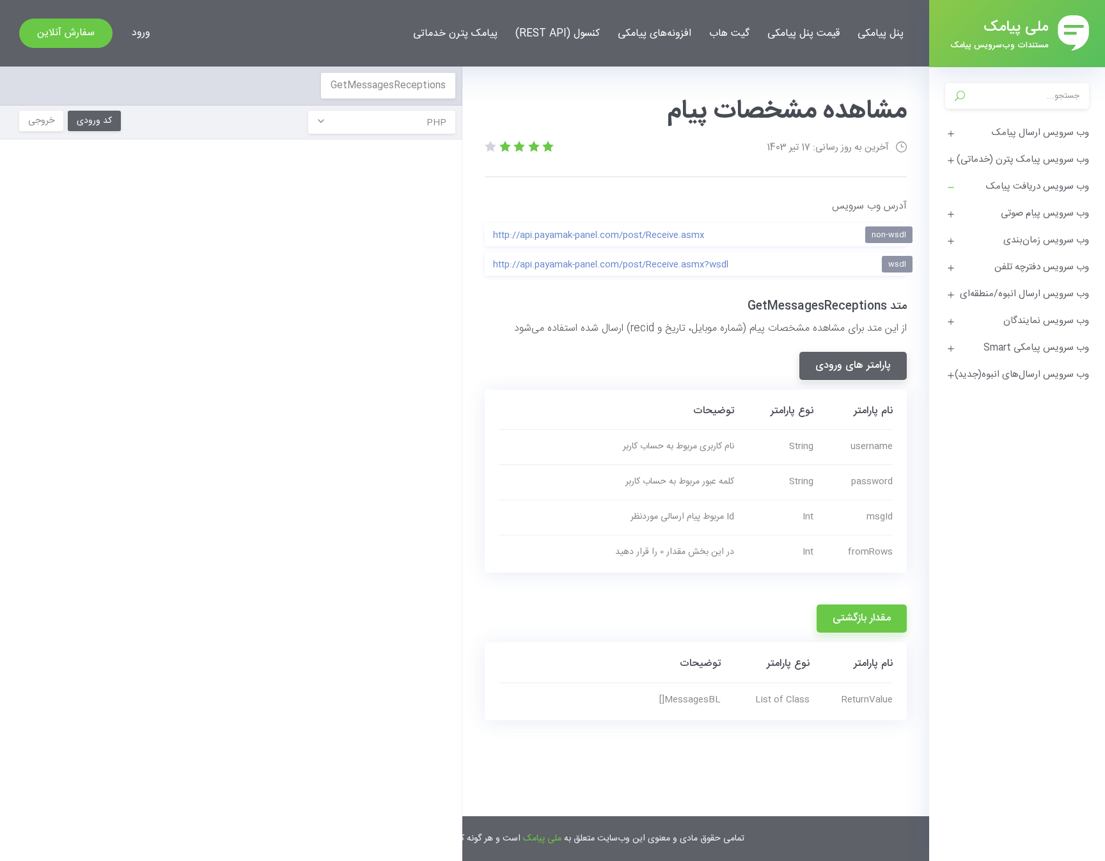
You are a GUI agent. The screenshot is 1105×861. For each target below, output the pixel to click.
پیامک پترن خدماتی (455, 33)
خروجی (41, 121)
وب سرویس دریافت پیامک (1037, 186)
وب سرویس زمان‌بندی (1046, 240)
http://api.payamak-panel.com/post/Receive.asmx (699, 235)
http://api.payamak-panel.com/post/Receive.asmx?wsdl (699, 265)
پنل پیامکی (881, 33)
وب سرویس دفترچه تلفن (1041, 267)
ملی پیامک (542, 838)
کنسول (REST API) (557, 33)
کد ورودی (94, 121)
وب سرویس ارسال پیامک (1040, 133)
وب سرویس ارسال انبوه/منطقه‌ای (1024, 294)
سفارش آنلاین (66, 33)
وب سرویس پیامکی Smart (1036, 348)
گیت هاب (729, 33)
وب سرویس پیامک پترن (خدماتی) (1023, 160)
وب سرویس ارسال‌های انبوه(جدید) (1022, 375)
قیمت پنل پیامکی (803, 33)
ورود (141, 33)
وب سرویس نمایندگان (1046, 321)
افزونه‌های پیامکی (654, 33)
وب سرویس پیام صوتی (1045, 213)
